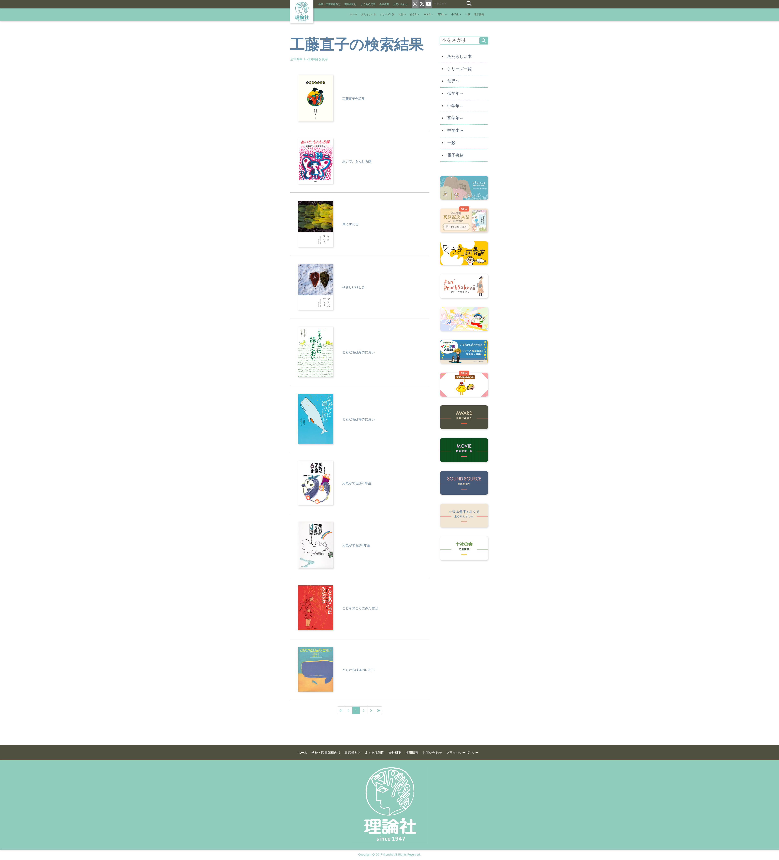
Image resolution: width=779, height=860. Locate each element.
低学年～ (415, 14)
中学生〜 (456, 14)
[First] (341, 710)
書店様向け (350, 4)
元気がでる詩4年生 (356, 545)
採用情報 (412, 752)
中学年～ (429, 14)
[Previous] (348, 710)
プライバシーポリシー (462, 752)
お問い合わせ (400, 4)
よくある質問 (368, 4)
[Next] (371, 710)
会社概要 (384, 4)
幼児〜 (402, 14)
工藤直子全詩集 (353, 99)
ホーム (353, 14)
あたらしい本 (368, 14)
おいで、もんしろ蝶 (356, 161)
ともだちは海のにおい (358, 419)
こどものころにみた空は (360, 608)
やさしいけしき (353, 287)
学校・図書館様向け (329, 4)
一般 (467, 14)
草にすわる (350, 224)
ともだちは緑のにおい (358, 352)
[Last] (378, 710)
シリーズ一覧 (387, 14)
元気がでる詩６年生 (356, 483)
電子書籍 (479, 14)
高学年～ (442, 14)
